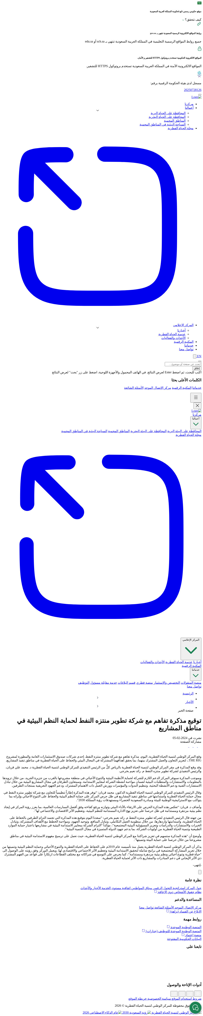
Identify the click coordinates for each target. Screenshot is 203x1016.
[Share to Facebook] (199, 746)
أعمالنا (195, 418)
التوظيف (83, 682)
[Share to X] (195, 746)
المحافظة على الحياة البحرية (167, 117)
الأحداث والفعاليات (173, 338)
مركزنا (197, 414)
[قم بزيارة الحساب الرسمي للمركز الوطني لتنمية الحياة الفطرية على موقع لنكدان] (101, 959)
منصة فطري (144, 682)
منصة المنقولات (191, 682)
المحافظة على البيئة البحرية (148, 431)
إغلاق (197, 368)
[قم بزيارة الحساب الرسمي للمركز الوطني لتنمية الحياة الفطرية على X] (101, 955)
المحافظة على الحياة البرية (168, 113)
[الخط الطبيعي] (182, 994)
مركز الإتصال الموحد (157, 387)
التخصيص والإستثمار (167, 682)
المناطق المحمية (175, 120)
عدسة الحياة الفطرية (172, 334)
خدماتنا (196, 387)
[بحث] (194, 356)
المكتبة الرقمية (182, 387)
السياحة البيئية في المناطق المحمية (163, 124)
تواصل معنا (194, 686)
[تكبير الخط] (189, 994)
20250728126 (192, 90)
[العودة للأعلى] (199, 872)
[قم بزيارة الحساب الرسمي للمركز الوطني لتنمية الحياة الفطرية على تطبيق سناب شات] (101, 968)
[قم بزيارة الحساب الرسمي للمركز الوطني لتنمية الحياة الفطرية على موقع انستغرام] (101, 963)
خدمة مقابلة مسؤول (103, 682)
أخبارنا (181, 330)
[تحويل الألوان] (197, 994)
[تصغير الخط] (174, 994)
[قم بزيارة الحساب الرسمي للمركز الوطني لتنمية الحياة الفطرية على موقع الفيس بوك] (101, 972)
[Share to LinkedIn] (186, 746)
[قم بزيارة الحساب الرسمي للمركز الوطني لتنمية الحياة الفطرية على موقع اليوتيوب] (101, 976)
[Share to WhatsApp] (190, 746)
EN (198, 356)
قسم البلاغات (126, 682)
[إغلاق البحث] (199, 361)
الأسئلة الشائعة (134, 387)
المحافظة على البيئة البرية (184, 431)
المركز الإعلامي (191, 639)
